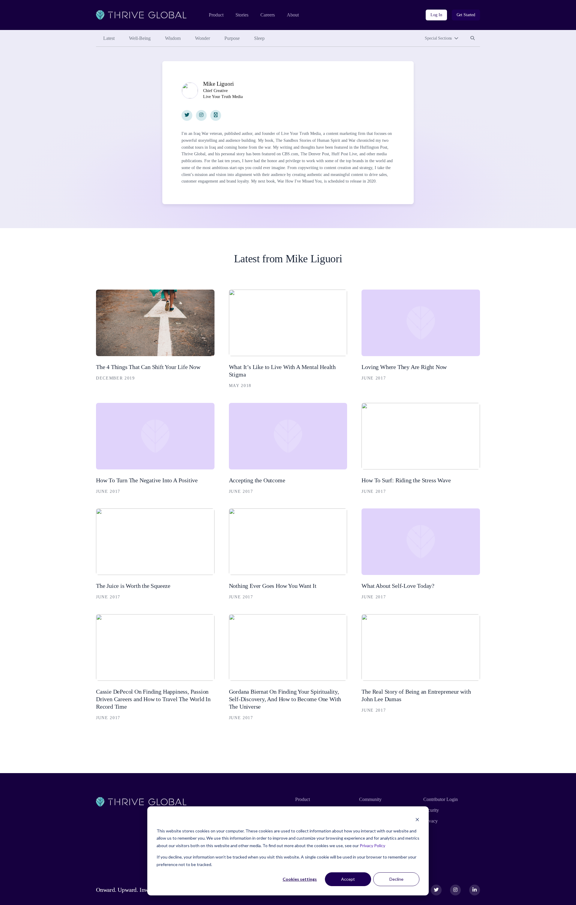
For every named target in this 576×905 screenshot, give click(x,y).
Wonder (202, 38)
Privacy (430, 820)
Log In (436, 15)
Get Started (466, 15)
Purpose (232, 38)
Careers (267, 14)
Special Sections (438, 38)
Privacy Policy (372, 845)
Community (370, 799)
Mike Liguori (218, 84)
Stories (242, 14)
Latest (109, 38)
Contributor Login (440, 799)
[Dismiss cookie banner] (417, 819)
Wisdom (173, 38)
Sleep (259, 38)
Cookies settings (300, 879)
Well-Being (140, 38)
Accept (348, 879)
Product (216, 14)
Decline (396, 879)
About (293, 14)
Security (431, 810)
